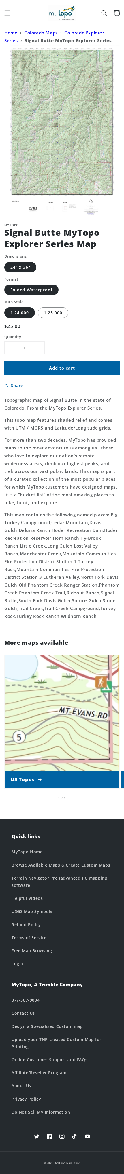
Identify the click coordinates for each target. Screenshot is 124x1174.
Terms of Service (29, 937)
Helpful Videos (27, 898)
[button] (7, 13)
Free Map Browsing (32, 950)
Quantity (12, 336)
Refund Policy (26, 924)
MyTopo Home (27, 851)
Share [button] (17, 385)
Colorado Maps (41, 33)
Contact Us (23, 1013)
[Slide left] (48, 798)
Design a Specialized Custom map (47, 1026)
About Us (21, 1085)
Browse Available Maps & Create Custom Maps (61, 865)
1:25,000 (53, 312)
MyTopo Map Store (67, 1162)
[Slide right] (75, 798)
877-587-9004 (26, 1000)
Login (17, 963)
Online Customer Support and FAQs (49, 1059)
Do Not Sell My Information (41, 1112)
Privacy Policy (26, 1099)
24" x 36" (20, 267)
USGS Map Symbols (32, 911)
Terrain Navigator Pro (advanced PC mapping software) (59, 881)
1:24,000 (19, 312)
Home (10, 33)
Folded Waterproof (31, 289)
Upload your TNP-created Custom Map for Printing (57, 1043)
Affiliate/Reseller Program (39, 1072)
